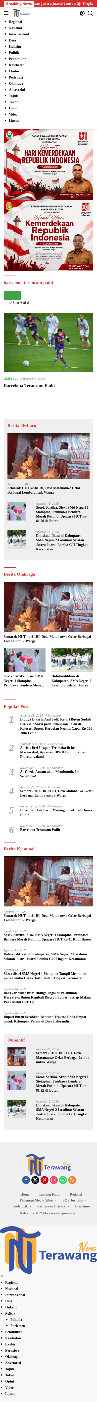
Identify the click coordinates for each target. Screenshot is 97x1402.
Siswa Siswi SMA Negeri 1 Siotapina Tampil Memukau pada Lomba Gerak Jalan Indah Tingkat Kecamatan (45, 976)
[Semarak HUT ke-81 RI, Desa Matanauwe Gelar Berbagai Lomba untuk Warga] (48, 456)
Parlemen (17, 1326)
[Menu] (7, 13)
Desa (8, 1301)
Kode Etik (20, 1206)
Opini (9, 1381)
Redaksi (76, 1194)
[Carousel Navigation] (48, 295)
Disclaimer (83, 1206)
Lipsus (10, 1394)
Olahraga (11, 378)
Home (24, 1194)
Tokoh (10, 1375)
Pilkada (16, 1320)
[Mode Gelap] (82, 13)
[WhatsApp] (63, 1180)
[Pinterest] (44, 1180)
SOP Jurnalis (73, 1200)
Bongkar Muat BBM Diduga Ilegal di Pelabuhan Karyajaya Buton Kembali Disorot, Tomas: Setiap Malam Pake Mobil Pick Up (47, 997)
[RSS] (72, 1180)
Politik (10, 1313)
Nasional (11, 1289)
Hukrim (11, 1307)
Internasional (15, 1295)
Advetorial (13, 1363)
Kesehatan (13, 1338)
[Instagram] (54, 1180)
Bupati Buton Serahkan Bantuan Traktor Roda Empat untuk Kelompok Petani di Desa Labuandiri (45, 1019)
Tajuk (9, 1369)
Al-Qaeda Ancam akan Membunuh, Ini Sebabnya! (49, 774)
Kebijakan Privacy (51, 1206)
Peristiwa (12, 1350)
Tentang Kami (49, 1194)
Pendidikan (14, 1332)
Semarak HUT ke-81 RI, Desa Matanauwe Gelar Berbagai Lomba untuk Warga (43, 490)
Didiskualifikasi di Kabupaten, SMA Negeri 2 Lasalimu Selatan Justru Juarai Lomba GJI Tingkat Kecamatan (62, 542)
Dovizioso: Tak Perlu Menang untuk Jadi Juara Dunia (56, 812)
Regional (11, 1282)
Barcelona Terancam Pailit (29, 385)
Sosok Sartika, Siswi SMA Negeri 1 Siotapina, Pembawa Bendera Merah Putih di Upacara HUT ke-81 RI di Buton (62, 514)
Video (9, 1387)
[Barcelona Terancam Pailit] (48, 342)
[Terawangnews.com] (21, 13)
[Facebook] (26, 1180)
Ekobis (10, 1344)
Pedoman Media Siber (36, 1200)
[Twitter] (35, 1180)
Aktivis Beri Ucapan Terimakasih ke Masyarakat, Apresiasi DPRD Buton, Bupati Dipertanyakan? (53, 752)
